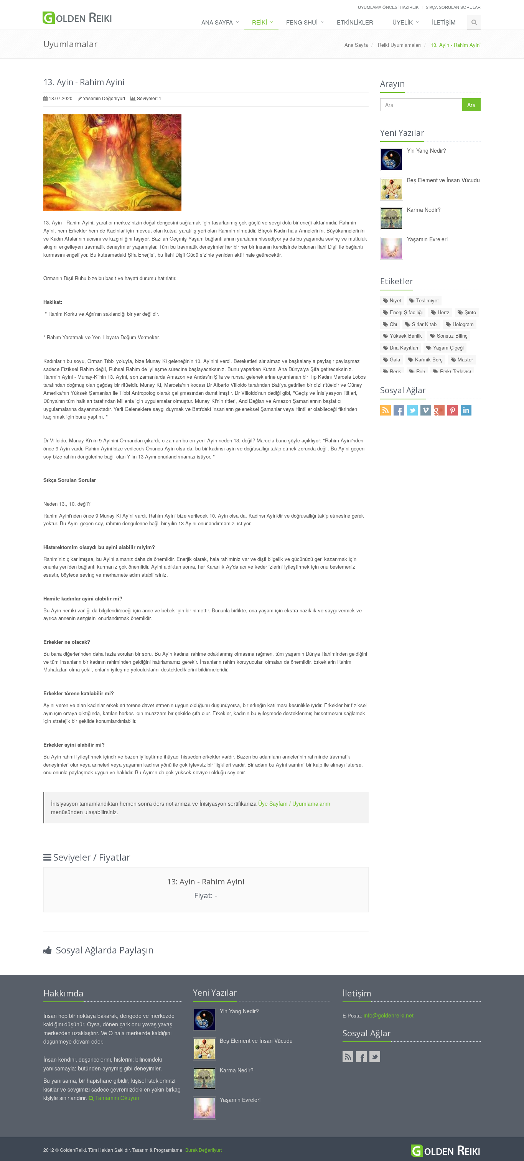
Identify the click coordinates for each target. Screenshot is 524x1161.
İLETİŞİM (444, 22)
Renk (394, 371)
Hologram (462, 324)
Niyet (394, 300)
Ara (471, 105)
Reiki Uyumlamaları (399, 44)
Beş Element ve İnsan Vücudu (443, 180)
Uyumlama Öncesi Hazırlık (388, 7)
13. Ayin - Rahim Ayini (84, 82)
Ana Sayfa (217, 22)
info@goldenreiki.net (389, 1015)
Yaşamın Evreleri (427, 239)
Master (464, 359)
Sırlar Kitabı (424, 324)
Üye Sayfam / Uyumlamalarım (294, 803)
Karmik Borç (428, 359)
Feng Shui (302, 22)
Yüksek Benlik (405, 335)
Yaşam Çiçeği (448, 347)
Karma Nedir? (424, 209)
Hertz (443, 312)
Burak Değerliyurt (203, 1149)
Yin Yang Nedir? (426, 150)
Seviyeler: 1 (149, 98)
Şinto (469, 312)
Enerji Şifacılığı (405, 312)
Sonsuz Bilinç (451, 335)
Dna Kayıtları (403, 347)
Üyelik (402, 22)
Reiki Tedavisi (454, 371)
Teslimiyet (427, 300)
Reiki (259, 22)
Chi (392, 324)
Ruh (420, 371)
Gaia (394, 359)
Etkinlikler (355, 22)
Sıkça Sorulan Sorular (453, 7)
